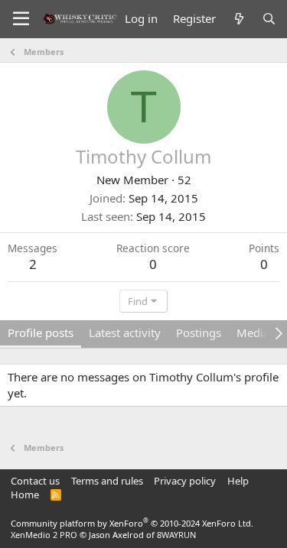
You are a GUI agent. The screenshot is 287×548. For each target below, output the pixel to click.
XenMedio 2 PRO (44, 534)
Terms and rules (107, 481)
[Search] (269, 19)
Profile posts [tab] (40, 332)
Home (25, 494)
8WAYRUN (176, 534)
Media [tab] (252, 332)
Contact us (35, 481)
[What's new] (238, 19)
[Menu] (21, 19)
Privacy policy (185, 481)
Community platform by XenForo (132, 523)
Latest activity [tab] (125, 332)
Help (238, 481)
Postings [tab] (198, 332)
